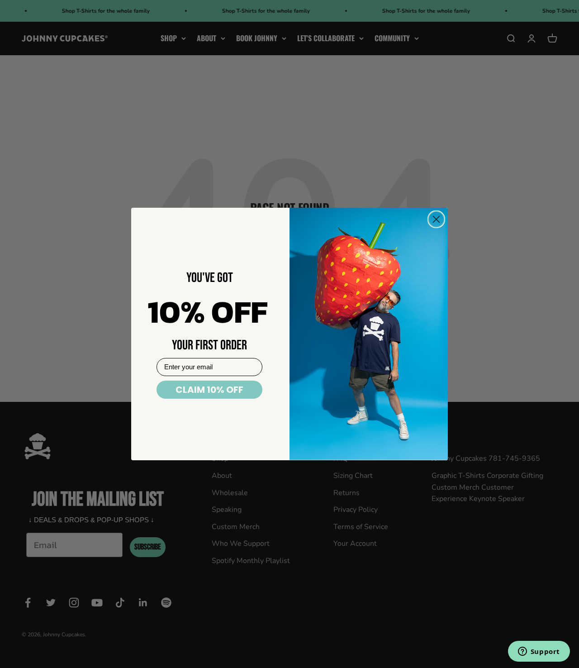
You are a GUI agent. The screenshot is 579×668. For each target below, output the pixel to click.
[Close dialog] (436, 219)
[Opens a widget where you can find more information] (539, 652)
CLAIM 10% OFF (209, 389)
